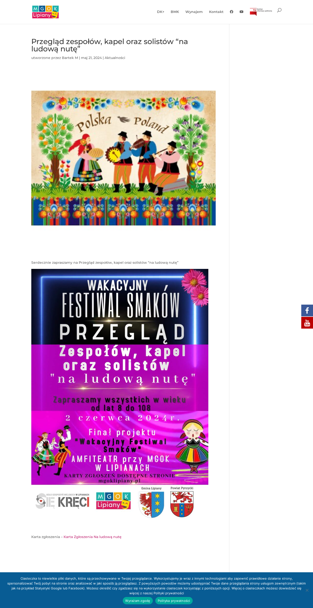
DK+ (160, 12)
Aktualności (115, 58)
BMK (175, 12)
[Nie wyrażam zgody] (306, 590)
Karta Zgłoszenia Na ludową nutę (93, 537)
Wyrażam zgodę (137, 601)
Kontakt (216, 12)
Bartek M (70, 58)
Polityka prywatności (174, 601)
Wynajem (194, 12)
